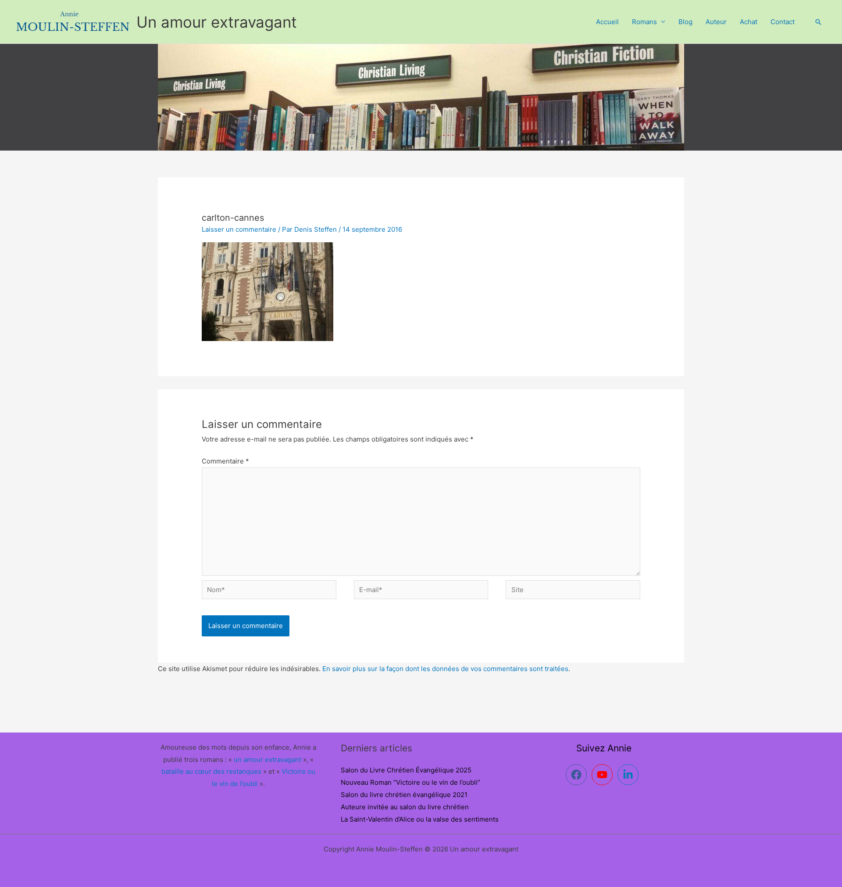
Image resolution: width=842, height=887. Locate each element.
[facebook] (578, 774)
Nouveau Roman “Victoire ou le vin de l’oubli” (410, 782)
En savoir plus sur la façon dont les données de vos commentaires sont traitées (445, 668)
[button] (818, 22)
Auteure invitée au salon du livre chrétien (405, 807)
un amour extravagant (267, 759)
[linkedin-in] (629, 774)
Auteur (716, 22)
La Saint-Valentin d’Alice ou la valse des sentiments (420, 819)
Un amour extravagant (216, 22)
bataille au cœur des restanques (211, 771)
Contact (783, 22)
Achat (748, 22)
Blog (685, 22)
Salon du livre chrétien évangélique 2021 (404, 794)
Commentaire (225, 461)
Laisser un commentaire (239, 229)
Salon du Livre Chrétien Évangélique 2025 (406, 770)
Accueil (607, 22)
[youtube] (604, 774)
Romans (644, 22)
